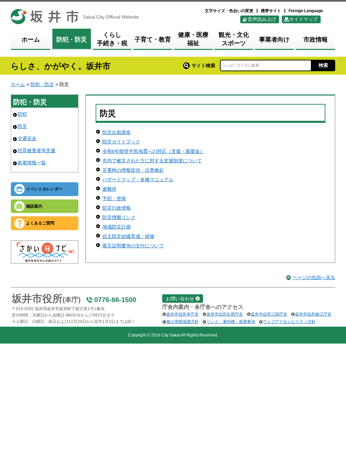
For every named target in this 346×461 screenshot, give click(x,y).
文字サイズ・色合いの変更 (229, 10)
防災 (22, 126)
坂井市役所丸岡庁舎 (224, 314)
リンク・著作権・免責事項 (230, 321)
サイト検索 (203, 65)
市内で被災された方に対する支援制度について (152, 160)
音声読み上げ (262, 19)
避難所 (109, 189)
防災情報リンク (118, 217)
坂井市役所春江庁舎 (313, 314)
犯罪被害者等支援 (36, 150)
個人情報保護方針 (182, 321)
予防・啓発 (114, 198)
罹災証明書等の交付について (133, 245)
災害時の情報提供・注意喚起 (133, 170)
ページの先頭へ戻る (314, 277)
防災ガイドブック (121, 141)
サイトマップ (303, 19)
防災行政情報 (116, 208)
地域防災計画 (116, 226)
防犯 (22, 114)
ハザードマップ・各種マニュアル (137, 179)
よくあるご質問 (40, 223)
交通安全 (27, 138)
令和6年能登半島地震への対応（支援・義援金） (153, 151)
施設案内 (34, 206)
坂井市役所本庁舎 (182, 314)
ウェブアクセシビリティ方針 (289, 321)
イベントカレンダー (44, 189)
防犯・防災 (42, 84)
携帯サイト (271, 10)
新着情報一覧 (32, 162)
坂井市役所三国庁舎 (269, 314)
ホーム (18, 84)
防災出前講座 (116, 132)
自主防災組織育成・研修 (128, 236)
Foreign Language (306, 10)
